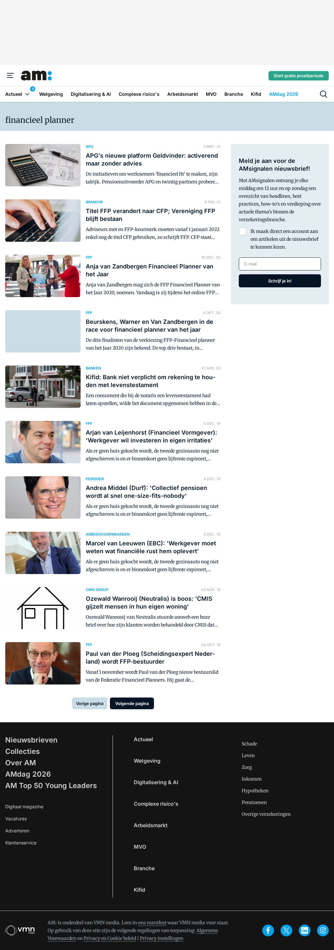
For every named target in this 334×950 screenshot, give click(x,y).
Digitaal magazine (24, 806)
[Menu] (10, 75)
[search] (323, 94)
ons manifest (152, 923)
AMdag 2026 (28, 774)
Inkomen (252, 779)
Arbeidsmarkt (151, 825)
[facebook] (268, 930)
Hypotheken (255, 791)
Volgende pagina (132, 703)
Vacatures (16, 818)
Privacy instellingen (161, 938)
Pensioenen (254, 802)
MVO (140, 846)
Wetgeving (147, 760)
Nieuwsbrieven (31, 740)
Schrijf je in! (280, 280)
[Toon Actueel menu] (27, 94)
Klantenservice (21, 842)
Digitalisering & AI (156, 782)
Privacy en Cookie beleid (110, 938)
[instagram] (323, 930)
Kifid (139, 889)
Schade (249, 744)
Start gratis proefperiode (299, 75)
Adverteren (17, 830)
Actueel (143, 739)
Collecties (22, 751)
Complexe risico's (156, 803)
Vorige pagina (89, 703)
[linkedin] (305, 930)
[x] (286, 930)
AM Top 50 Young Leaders (51, 785)
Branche (144, 868)
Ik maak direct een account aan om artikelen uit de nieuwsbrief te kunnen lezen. (284, 239)
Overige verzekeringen (266, 814)
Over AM (20, 762)
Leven (248, 755)
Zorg (247, 767)
